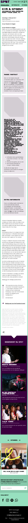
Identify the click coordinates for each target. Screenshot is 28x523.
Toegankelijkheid (15, 519)
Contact (15, 1)
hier (11, 211)
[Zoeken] (26, 2)
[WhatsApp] (16, 500)
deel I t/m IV (14, 82)
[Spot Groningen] (5, 2)
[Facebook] (3, 500)
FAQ (6, 518)
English (19, 1)
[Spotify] (12, 500)
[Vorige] (8, 440)
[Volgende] (20, 440)
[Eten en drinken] (22, 2)
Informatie (15, 5)
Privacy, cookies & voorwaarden (16, 518)
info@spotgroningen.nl (14, 515)
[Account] (24, 2)
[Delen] (3, 332)
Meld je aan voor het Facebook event (15, 303)
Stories (24, 5)
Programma (5, 5)
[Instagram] (7, 500)
